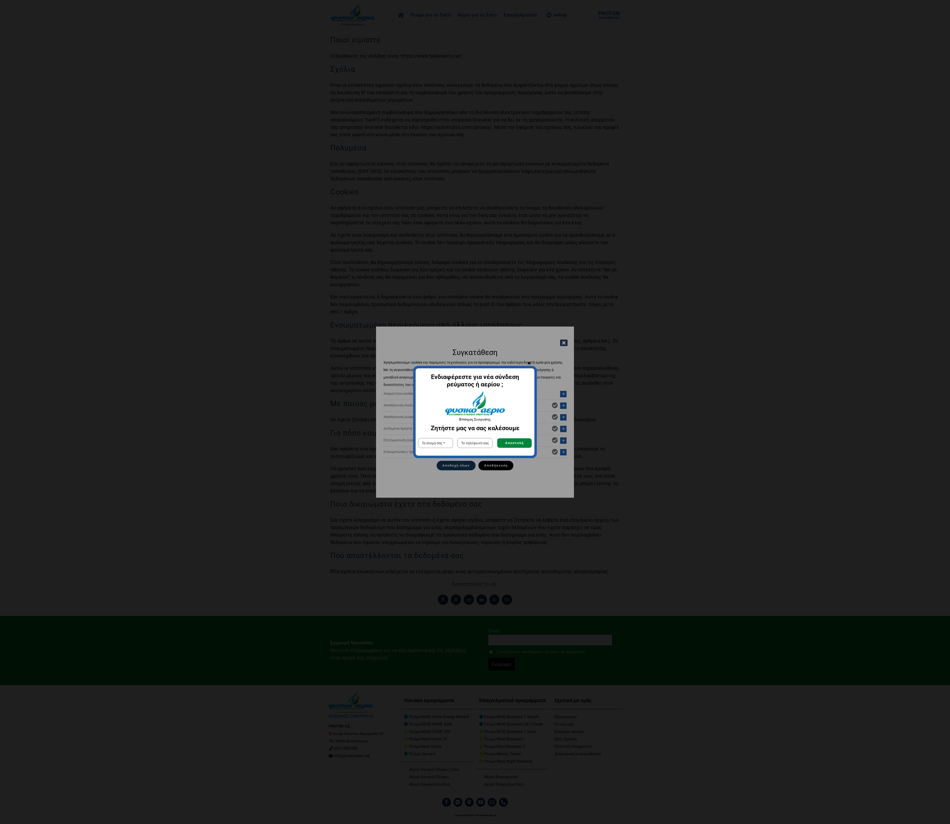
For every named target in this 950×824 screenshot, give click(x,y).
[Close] (529, 363)
